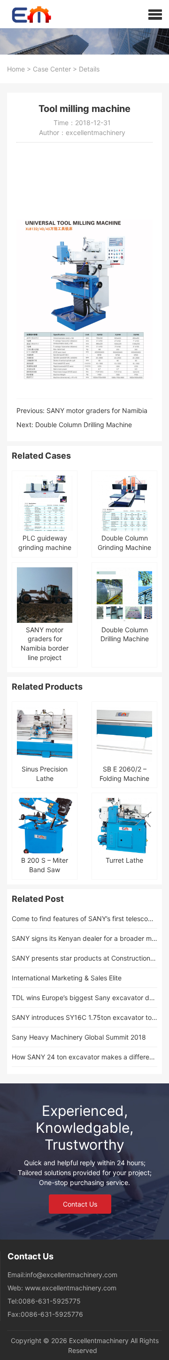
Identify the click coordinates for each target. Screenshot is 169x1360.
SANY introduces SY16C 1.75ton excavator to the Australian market (84, 1017)
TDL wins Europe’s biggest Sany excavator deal (84, 998)
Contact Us (80, 1204)
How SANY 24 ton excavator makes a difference (84, 1057)
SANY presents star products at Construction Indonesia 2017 (84, 958)
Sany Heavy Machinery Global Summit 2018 (79, 1037)
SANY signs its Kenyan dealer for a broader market (84, 938)
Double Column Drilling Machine (83, 425)
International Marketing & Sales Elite (67, 978)
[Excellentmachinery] (26, 14)
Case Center (52, 69)
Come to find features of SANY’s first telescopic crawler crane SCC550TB (84, 919)
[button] (155, 14)
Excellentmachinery (99, 1340)
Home (16, 69)
